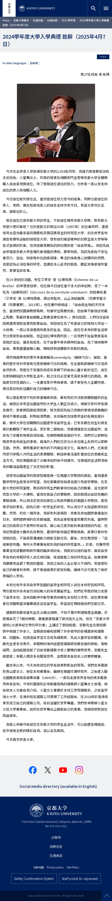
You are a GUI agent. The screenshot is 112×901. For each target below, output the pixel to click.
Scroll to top (107, 896)
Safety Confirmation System (34, 878)
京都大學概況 (21, 20)
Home (6, 20)
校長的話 (38, 20)
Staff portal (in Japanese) (80, 878)
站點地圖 (38, 867)
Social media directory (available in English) (58, 786)
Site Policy (73, 867)
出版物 (56, 837)
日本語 (34, 63)
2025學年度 (68, 20)
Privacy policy (55, 867)
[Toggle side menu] (103, 57)
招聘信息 (56, 846)
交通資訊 (56, 855)
